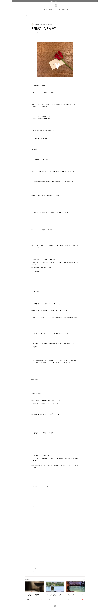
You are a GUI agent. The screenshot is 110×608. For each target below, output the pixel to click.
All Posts (26, 15)
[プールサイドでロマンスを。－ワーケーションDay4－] (34, 586)
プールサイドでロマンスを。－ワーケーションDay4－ (34, 595)
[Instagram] (55, 606)
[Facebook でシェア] (32, 568)
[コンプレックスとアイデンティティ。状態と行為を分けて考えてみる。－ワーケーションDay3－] (55, 586)
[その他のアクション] (78, 24)
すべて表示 (82, 579)
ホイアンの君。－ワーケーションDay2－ (75, 595)
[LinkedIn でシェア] (38, 568)
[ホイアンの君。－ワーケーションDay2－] (75, 586)
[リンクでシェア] (41, 568)
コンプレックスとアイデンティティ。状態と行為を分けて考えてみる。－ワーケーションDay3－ (54, 595)
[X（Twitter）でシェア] (35, 568)
